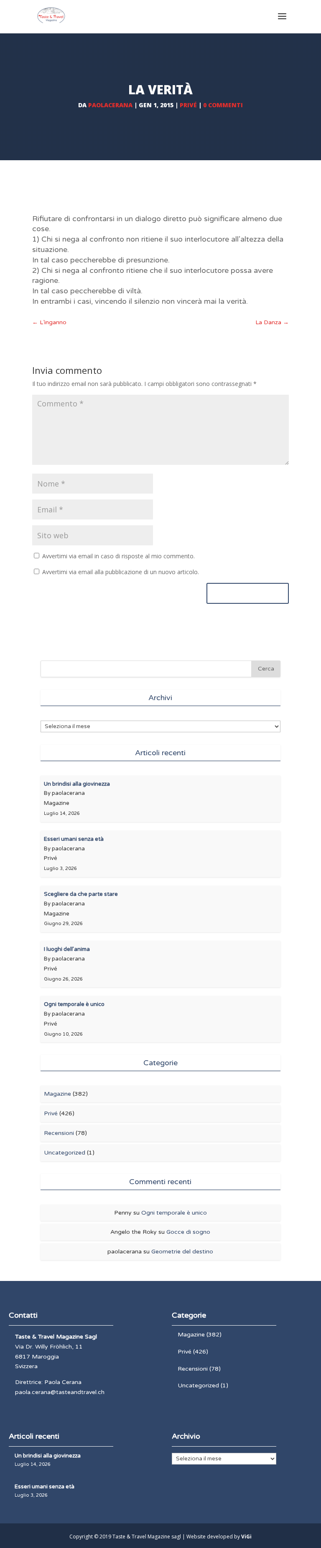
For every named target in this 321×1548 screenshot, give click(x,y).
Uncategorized (64, 1152)
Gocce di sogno (188, 1231)
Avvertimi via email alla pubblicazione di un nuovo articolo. (120, 572)
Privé (188, 105)
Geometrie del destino (182, 1251)
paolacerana (110, 105)
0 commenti (223, 105)
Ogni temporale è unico (174, 1212)
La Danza (272, 322)
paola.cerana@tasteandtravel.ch (59, 1392)
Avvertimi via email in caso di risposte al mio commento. (118, 556)
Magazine (57, 1093)
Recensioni (59, 1133)
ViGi (246, 1536)
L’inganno (49, 322)
